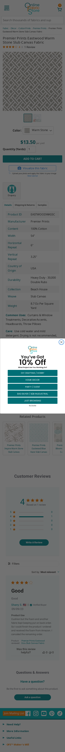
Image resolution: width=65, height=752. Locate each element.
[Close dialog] (61, 342)
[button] (32, 372)
